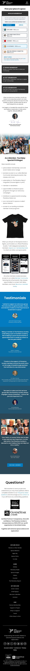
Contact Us (17, 648)
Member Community (21, 278)
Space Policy (15, 556)
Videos (15, 575)
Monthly (9, 25)
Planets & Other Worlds (15, 548)
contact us (25, 495)
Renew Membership (15, 605)
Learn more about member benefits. (15, 59)
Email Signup (15, 591)
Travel (15, 613)
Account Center (8, 648)
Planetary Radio (15, 570)
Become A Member (15, 465)
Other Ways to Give (15, 616)
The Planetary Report (15, 581)
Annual (21, 25)
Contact (15, 597)
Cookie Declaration (15, 665)
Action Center (15, 589)
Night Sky (15, 553)
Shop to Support (15, 610)
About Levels (8, 57)
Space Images (15, 572)
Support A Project (15, 608)
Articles (15, 567)
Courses (15, 578)
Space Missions (15, 550)
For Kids (15, 559)
